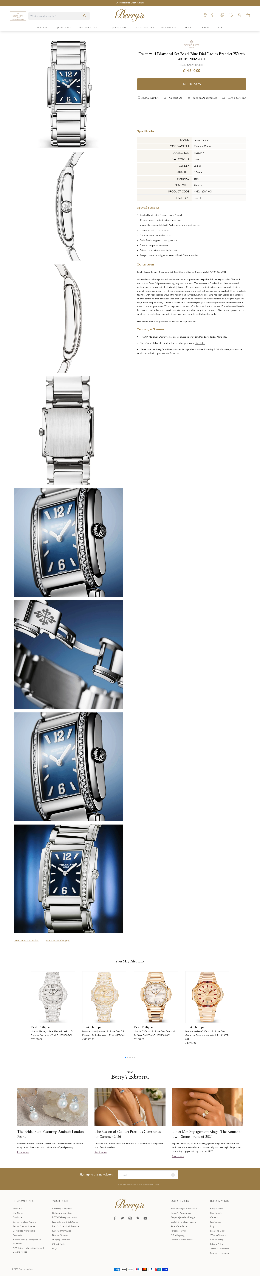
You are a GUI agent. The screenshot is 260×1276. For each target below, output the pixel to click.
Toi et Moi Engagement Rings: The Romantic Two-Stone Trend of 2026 (207, 1134)
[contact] (213, 16)
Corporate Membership (24, 1230)
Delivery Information (62, 1213)
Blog (212, 1226)
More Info (221, 336)
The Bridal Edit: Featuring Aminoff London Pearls (50, 1134)
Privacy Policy (154, 1184)
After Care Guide (179, 1226)
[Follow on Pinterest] (138, 1218)
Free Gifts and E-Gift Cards (65, 1221)
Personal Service (178, 1230)
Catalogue (17, 1217)
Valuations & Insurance (181, 1239)
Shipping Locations (61, 1239)
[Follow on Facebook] (115, 1218)
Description (145, 264)
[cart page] (248, 16)
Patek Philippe (40, 1027)
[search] (85, 16)
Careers (214, 1217)
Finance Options (60, 1235)
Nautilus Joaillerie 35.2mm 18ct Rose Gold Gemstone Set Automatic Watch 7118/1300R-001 (207, 1035)
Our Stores (18, 1213)
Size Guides (215, 1221)
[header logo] (130, 16)
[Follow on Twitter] (122, 1218)
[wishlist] (231, 16)
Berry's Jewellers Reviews (24, 1221)
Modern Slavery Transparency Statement (27, 1241)
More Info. (200, 342)
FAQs (54, 1248)
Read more (23, 1152)
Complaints (18, 1235)
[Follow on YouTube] (145, 1218)
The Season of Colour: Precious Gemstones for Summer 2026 (127, 1134)
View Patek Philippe (58, 940)
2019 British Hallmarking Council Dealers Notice (28, 1250)
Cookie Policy (216, 1239)
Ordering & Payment (62, 1208)
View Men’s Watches (26, 940)
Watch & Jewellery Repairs (183, 1221)
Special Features (148, 207)
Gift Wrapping (177, 1235)
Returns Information (61, 1230)
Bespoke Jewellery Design (183, 1217)
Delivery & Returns (150, 329)
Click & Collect (59, 1244)
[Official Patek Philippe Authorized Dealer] (18, 16)
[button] (125, 1057)
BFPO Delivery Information (65, 1217)
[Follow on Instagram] (130, 1218)
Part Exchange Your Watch (184, 1208)
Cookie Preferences (219, 1253)
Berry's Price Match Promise (65, 1226)
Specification (146, 131)
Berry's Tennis (216, 1208)
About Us (17, 1208)
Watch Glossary (218, 1235)
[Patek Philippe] (191, 44)
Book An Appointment (181, 1213)
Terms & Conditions (219, 1248)
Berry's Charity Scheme (24, 1226)
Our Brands (215, 1213)
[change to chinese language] (222, 16)
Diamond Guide (217, 1230)
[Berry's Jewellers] (130, 1210)
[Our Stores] (205, 16)
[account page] (239, 16)
